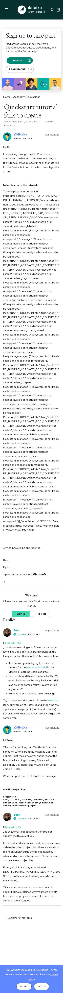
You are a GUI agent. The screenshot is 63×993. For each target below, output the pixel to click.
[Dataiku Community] (31, 10)
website (53, 700)
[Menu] (6, 9)
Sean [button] (16, 630)
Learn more (17, 69)
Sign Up (17, 60)
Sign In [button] (21, 613)
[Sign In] (58, 10)
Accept (24, 986)
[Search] (52, 10)
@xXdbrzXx (13, 643)
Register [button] (41, 613)
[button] (58, 32)
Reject (42, 986)
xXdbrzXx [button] (20, 134)
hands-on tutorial (36, 667)
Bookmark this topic (19, 917)
